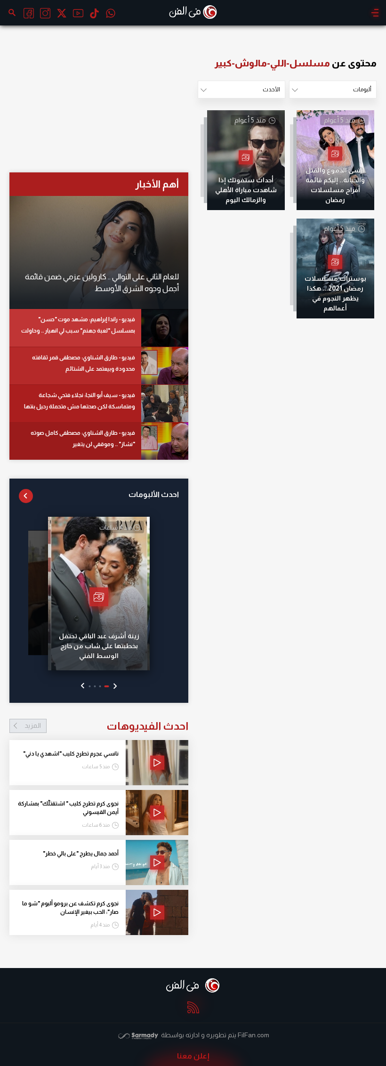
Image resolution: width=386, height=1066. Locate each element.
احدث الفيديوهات (106, 726)
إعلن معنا (193, 1056)
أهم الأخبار (157, 184)
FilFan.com (253, 1035)
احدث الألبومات (154, 494)
